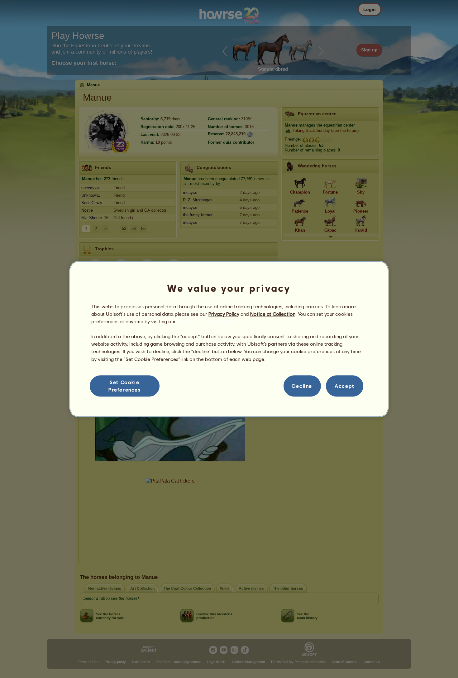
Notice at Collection (272, 314)
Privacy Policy (223, 314)
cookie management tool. (205, 321)
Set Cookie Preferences (124, 385)
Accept (345, 386)
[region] (229, 339)
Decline (302, 386)
